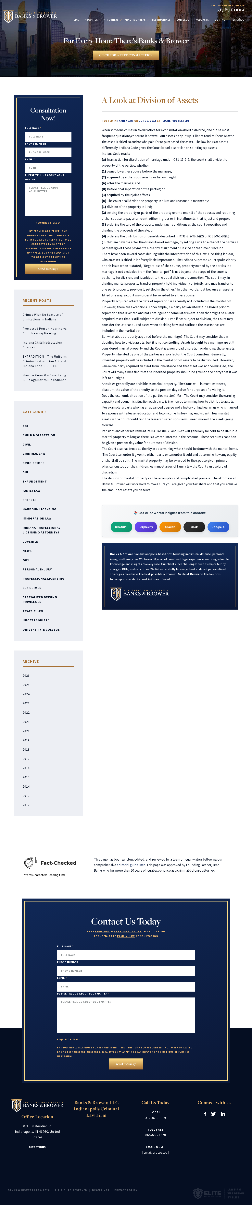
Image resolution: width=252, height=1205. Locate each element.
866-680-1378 (155, 1135)
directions (37, 1147)
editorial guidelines (131, 865)
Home (75, 19)
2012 (26, 805)
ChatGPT (121, 527)
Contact (221, 19)
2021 (26, 722)
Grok (194, 527)
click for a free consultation (126, 55)
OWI (26, 560)
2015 (26, 777)
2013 (26, 796)
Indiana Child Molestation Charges (42, 344)
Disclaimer (100, 1190)
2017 (26, 759)
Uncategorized (36, 620)
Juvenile (30, 541)
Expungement (35, 481)
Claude (170, 527)
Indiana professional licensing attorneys (41, 530)
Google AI (218, 527)
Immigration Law (37, 518)
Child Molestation (39, 435)
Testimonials (161, 19)
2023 (26, 703)
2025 (26, 685)
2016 (26, 768)
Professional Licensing (44, 578)
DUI (25, 472)
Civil (27, 444)
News (27, 551)
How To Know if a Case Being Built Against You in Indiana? (44, 377)
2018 (26, 749)
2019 (26, 740)
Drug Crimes (33, 463)
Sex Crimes (32, 588)
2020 (26, 731)
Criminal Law (34, 454)
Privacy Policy (125, 1190)
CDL (26, 426)
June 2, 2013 (147, 121)
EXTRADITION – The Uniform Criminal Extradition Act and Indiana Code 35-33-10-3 (45, 361)
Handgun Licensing (40, 509)
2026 (26, 675)
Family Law (125, 121)
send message (48, 268)
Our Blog (183, 19)
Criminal (102, 931)
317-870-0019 (231, 9)
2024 (26, 694)
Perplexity (146, 527)
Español (238, 19)
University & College (41, 629)
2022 (26, 712)
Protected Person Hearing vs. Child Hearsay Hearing (45, 331)
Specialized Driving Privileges (40, 599)
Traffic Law (33, 611)
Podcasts (202, 19)
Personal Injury (37, 569)
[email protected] (175, 121)
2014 (26, 786)
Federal (29, 500)
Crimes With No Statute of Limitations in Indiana (43, 317)
